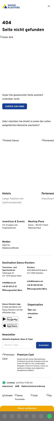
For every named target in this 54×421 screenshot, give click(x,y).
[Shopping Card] (41, 6)
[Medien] (3, 237)
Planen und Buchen (27, 408)
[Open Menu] (49, 6)
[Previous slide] (42, 130)
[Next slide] (49, 130)
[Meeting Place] (29, 217)
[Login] (34, 6)
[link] (3, 298)
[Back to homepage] (11, 6)
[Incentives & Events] (3, 217)
